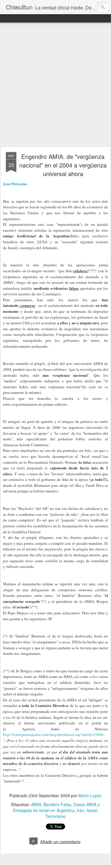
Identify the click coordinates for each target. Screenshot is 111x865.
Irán (80, 810)
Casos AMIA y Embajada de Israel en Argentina (56, 807)
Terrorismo (55, 816)
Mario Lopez (90, 795)
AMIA (36, 804)
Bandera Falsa (57, 804)
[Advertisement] (55, 84)
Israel (92, 810)
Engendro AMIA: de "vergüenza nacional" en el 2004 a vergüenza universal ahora (63, 165)
